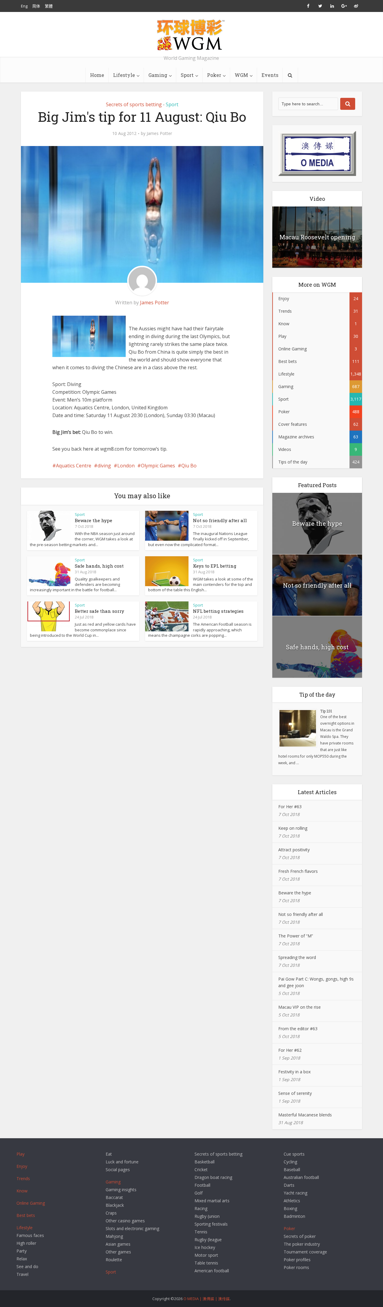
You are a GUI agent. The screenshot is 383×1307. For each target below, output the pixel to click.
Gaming (157, 75)
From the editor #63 (297, 1028)
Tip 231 (326, 711)
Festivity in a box (294, 1072)
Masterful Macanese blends (305, 1115)
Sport (187, 75)
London (126, 465)
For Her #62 (290, 1050)
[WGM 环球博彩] (191, 34)
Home (97, 75)
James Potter (159, 133)
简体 (36, 6)
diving (104, 465)
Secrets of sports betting (134, 104)
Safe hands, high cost (99, 566)
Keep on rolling (292, 828)
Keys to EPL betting (214, 566)
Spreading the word (297, 957)
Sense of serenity (295, 1093)
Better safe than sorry (99, 611)
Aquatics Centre (73, 465)
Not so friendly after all (220, 520)
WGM (241, 75)
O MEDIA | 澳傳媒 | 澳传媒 (206, 1298)
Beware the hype (93, 520)
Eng (24, 6)
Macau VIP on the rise (299, 1007)
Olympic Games (158, 465)
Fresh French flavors (298, 871)
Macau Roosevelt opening (317, 237)
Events (270, 75)
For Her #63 (290, 806)
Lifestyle (124, 75)
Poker (214, 75)
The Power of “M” (295, 936)
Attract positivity (294, 849)
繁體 (49, 6)
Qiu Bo (189, 465)
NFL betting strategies (218, 611)
